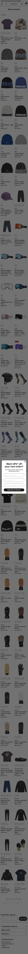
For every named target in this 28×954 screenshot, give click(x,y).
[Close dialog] (25, 461)
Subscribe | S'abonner (14, 490)
